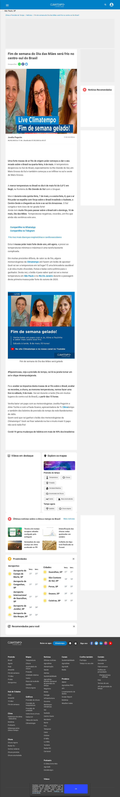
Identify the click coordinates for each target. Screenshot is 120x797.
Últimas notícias (50, 660)
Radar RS (47, 748)
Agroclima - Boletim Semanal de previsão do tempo (50, 682)
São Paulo (29, 276)
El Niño (46, 739)
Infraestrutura (49, 698)
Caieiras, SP (55, 600)
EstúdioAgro (48, 770)
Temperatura (53, 477)
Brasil (10, 660)
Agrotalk (47, 767)
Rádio (64, 670)
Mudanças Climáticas (48, 706)
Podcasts (11, 725)
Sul (45, 710)
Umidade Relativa (55, 488)
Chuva (68, 477)
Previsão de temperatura (30, 704)
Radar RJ (11, 746)
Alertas (46, 673)
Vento (51, 499)
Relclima (11, 722)
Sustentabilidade (50, 676)
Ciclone (46, 735)
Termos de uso (103, 683)
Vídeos (47, 779)
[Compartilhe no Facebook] (22, 64)
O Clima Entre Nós (51, 764)
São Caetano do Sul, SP (55, 579)
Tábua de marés (32, 720)
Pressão (52, 483)
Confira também (86, 657)
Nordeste (47, 719)
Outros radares (13, 749)
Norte (46, 723)
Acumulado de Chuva (56, 493)
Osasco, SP (54, 593)
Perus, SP (53, 586)
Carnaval (47, 751)
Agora (10, 663)
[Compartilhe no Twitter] (26, 64)
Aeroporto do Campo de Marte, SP (19, 573)
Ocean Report (67, 697)
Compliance (102, 660)
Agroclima (48, 663)
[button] (105, 5)
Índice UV (29, 717)
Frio (45, 726)
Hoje (9, 667)
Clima (65, 407)
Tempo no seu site (86, 663)
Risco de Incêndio (67, 499)
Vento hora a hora (32, 714)
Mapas (28, 657)
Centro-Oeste (49, 716)
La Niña (47, 742)
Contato (101, 657)
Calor (46, 732)
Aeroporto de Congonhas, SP (19, 584)
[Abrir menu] (7, 5)
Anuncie (101, 663)
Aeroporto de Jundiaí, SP (19, 607)
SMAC (64, 682)
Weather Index (67, 703)
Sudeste (47, 713)
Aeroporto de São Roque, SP (20, 615)
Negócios (47, 689)
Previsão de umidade (30, 709)
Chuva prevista (13, 752)
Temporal (47, 729)
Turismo (47, 745)
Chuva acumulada (15, 755)
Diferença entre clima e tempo (13, 729)
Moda (46, 692)
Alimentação (48, 667)
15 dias (10, 676)
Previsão (11, 657)
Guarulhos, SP (55, 572)
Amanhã (11, 670)
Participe (83, 660)
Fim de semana (13, 673)
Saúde (46, 670)
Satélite (51, 508)
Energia (47, 695)
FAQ (99, 680)
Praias (10, 679)
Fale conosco (103, 667)
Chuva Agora (66, 508)
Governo (47, 701)
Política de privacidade (102, 671)
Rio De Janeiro (46, 276)
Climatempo (33, 262)
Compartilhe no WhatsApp (23, 227)
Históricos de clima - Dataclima (15, 718)
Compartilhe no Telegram (22, 231)
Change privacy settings (105, 676)
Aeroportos (12, 682)
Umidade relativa (32, 675)
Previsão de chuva (33, 700)
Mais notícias (69, 519)
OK (76, 789)
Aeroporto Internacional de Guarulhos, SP (20, 597)
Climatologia (30, 723)
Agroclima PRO (67, 685)
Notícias (47, 657)
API (63, 688)
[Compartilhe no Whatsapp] (19, 64)
